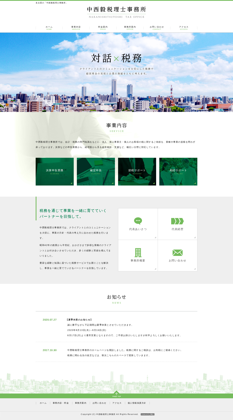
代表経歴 (177, 229)
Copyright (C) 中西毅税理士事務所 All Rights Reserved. (110, 414)
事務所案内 (130, 28)
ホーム (49, 28)
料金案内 (103, 28)
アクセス (184, 28)
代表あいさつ (138, 229)
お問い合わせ (157, 28)
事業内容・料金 (61, 403)
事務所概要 (138, 260)
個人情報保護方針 (137, 403)
